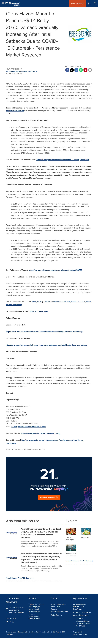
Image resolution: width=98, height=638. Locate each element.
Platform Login (78, 606)
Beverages (85, 537)
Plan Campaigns (34, 606)
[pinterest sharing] (85, 70)
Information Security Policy (40, 632)
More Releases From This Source (18, 578)
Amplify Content (34, 618)
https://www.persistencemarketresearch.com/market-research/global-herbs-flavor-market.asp (46, 345)
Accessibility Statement (59, 611)
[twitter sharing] (72, 70)
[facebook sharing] (67, 70)
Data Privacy (77, 609)
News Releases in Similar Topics (78, 561)
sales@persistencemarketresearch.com (28, 426)
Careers (54, 609)
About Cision (55, 606)
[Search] (95, 3)
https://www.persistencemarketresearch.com (40, 433)
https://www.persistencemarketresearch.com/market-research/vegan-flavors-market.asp (44, 331)
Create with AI (33, 609)
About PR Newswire (58, 604)
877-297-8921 (80, 626)
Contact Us (10, 618)
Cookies (10, 634)
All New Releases (79, 604)
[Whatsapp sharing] (81, 70)
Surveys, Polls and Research (71, 554)
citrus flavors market (15, 110)
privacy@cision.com (83, 621)
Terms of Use (11, 632)
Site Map (56, 632)
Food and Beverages (39, 311)
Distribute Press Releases (34, 612)
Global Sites (55, 615)
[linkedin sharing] (76, 70)
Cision (80, 634)
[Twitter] (13, 621)
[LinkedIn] (7, 621)
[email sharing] (90, 70)
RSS (63, 632)
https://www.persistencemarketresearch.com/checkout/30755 (55, 270)
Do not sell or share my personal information (82, 613)
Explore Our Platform (36, 604)
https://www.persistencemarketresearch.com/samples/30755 (62, 159)
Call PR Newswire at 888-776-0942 (16, 609)
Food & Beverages (70, 538)
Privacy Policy (23, 632)
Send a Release (77, 3)
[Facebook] (10, 621)
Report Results (33, 616)
